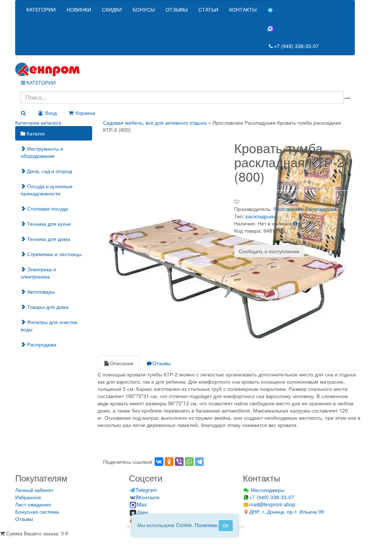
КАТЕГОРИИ (41, 9)
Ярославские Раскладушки (304, 208)
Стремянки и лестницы (54, 254)
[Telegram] (199, 461)
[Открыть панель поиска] (23, 113)
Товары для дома (47, 306)
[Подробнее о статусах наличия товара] (295, 223)
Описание (122, 363)
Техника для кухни (48, 223)
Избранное (28, 497)
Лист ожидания (33, 504)
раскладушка (261, 216)
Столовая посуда (47, 208)
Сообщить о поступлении (269, 251)
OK (226, 525)
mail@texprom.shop (272, 504)
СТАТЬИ (208, 9)
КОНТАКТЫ (243, 9)
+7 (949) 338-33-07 (296, 45)
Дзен (142, 511)
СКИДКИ (112, 9)
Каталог (35, 133)
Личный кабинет (34, 489)
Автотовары (40, 291)
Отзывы (161, 363)
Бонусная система (37, 511)
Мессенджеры (266, 489)
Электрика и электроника (38, 272)
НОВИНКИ (78, 9)
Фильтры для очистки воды (49, 325)
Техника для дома (48, 238)
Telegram (146, 489)
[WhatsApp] (189, 461)
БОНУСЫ (144, 9)
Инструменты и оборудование (42, 152)
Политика (206, 524)
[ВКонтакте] (159, 461)
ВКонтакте (147, 497)
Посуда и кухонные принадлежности (47, 189)
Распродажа (41, 344)
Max (142, 504)
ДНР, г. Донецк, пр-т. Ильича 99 (286, 511)
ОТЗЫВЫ (176, 9)
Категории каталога (38, 122)
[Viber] (179, 461)
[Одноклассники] (169, 461)
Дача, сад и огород (49, 170)
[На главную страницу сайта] (185, 69)
